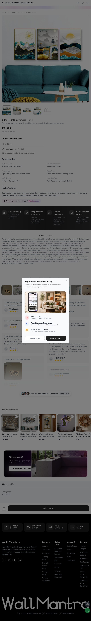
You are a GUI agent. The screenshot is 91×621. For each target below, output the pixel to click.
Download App (56, 338)
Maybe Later (35, 338)
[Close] (66, 280)
